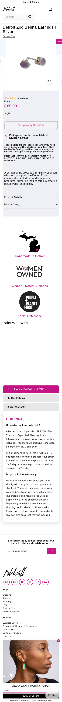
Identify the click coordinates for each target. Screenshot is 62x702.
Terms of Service (11, 611)
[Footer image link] (31, 572)
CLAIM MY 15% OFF (31, 696)
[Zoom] (49, 81)
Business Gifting (11, 623)
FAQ (5, 605)
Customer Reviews (12, 633)
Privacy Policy (10, 608)
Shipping (7, 595)
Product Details (13, 197)
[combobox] (19, 17)
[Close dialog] (58, 640)
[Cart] (50, 9)
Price (7, 101)
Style (7, 113)
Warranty (7, 601)
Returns (6, 598)
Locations (7, 636)
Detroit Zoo (9, 36)
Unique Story (11, 204)
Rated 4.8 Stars (31, 2)
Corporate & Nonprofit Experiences (20, 626)
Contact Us (8, 629)
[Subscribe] (51, 551)
